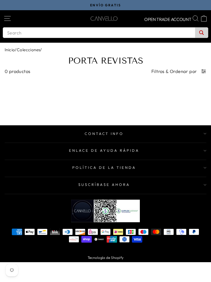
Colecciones (28, 49)
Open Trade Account (167, 19)
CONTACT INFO (104, 133)
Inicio (10, 49)
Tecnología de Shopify (106, 257)
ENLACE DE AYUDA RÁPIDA (104, 150)
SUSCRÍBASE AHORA (104, 184)
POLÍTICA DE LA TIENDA (104, 167)
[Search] (201, 33)
